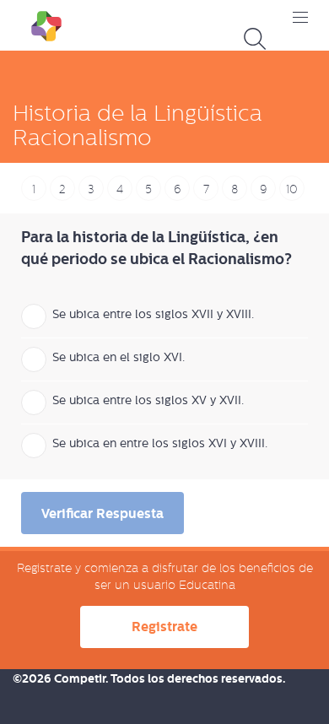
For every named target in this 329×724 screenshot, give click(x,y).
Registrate (164, 627)
